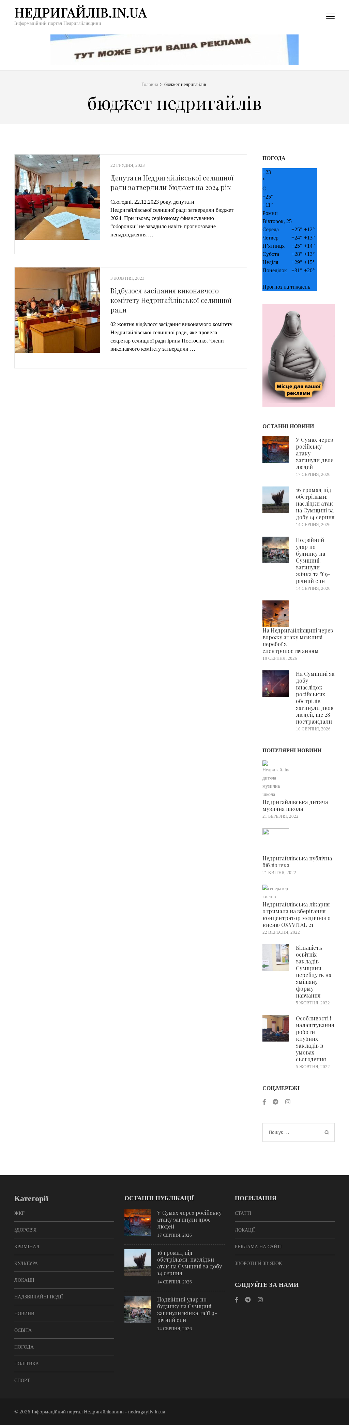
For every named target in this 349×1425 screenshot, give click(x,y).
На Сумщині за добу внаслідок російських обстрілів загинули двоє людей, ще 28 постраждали (315, 697)
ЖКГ (19, 1213)
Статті (243, 1213)
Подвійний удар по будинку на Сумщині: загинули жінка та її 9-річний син (313, 560)
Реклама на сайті (258, 1246)
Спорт (22, 1380)
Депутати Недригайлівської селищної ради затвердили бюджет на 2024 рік (171, 182)
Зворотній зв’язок (258, 1263)
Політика (26, 1363)
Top (333, 1409)
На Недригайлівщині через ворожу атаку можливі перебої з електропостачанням (297, 640)
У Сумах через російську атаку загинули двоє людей (189, 1219)
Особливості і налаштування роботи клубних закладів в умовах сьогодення (315, 1039)
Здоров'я (25, 1230)
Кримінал (27, 1246)
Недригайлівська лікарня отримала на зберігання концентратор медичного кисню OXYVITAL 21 (296, 914)
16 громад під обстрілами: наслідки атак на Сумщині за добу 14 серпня (315, 503)
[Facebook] (264, 1102)
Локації (24, 1280)
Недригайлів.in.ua (80, 12)
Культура (26, 1263)
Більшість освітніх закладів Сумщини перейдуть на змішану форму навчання (313, 971)
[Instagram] (287, 1102)
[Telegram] (275, 1102)
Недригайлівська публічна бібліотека (297, 862)
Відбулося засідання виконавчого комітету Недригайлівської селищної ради (170, 300)
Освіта (23, 1330)
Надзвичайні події (38, 1296)
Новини (24, 1313)
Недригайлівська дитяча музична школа (295, 805)
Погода (24, 1347)
